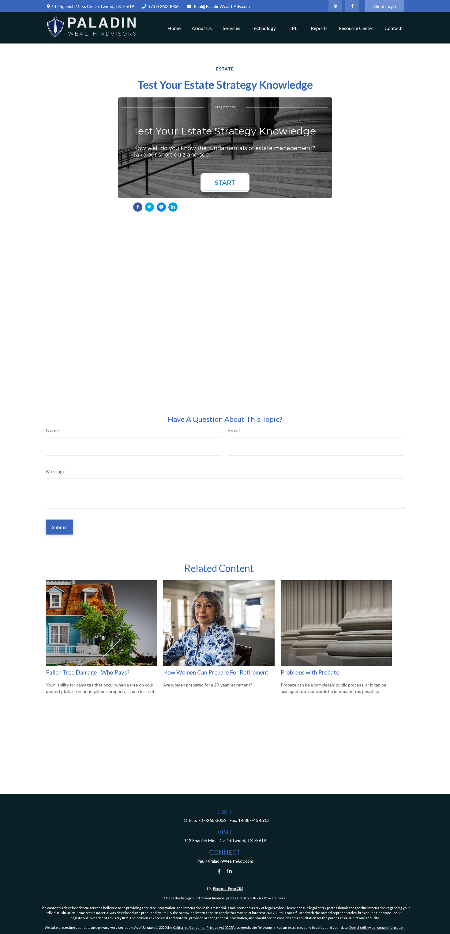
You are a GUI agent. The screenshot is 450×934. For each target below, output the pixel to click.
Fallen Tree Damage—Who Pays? (87, 672)
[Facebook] (352, 6)
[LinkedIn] (335, 6)
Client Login (384, 6)
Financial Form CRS (228, 889)
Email (234, 430)
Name (52, 430)
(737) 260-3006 (163, 6)
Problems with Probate (310, 672)
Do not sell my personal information (377, 927)
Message (55, 471)
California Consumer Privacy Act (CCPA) (204, 927)
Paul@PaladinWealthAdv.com (222, 6)
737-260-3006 (212, 820)
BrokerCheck (275, 898)
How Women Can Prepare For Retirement (215, 672)
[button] (174, 27)
